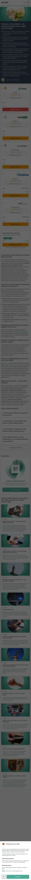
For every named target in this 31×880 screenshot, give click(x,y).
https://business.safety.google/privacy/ (14, 870)
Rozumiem (17, 876)
